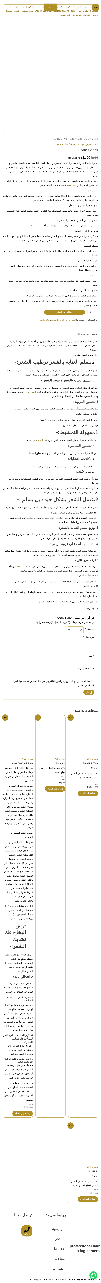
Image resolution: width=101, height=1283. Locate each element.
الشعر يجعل (30, 392)
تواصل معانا (23, 1215)
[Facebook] (29, 1259)
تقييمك (89, 628)
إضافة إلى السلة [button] (87, 793)
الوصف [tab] (95, 334)
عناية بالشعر (62, 144)
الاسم (91, 656)
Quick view (92, 759)
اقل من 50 (69, 139)
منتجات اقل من (82, 139)
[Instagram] (7, 1259)
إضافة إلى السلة (64, 312)
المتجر (60, 1239)
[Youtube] (14, 1259)
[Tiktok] (22, 1259)
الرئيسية (94, 139)
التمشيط (39, 440)
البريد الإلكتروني (86, 668)
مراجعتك (88, 637)
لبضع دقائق (20, 566)
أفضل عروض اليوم (89, 144)
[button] (93, 1275)
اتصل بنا (58, 1268)
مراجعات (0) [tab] (83, 334)
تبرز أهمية (72, 185)
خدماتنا (59, 1249)
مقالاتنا (59, 1259)
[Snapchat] (29, 1267)
